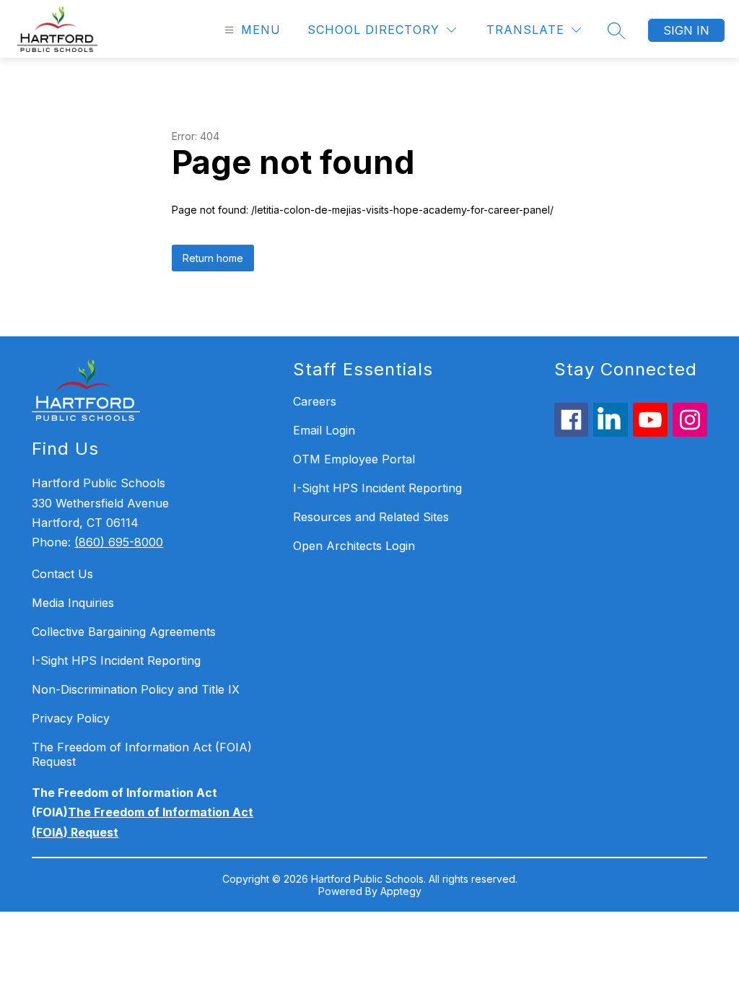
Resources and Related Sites (371, 517)
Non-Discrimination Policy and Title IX (136, 689)
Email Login (324, 430)
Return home (213, 258)
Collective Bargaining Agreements (124, 631)
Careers (314, 401)
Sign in (686, 30)
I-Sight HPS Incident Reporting (116, 660)
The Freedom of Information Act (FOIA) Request (142, 754)
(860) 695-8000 (118, 542)
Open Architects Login (354, 545)
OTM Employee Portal (354, 459)
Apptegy (400, 891)
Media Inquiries (73, 602)
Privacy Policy (71, 718)
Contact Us (62, 574)
